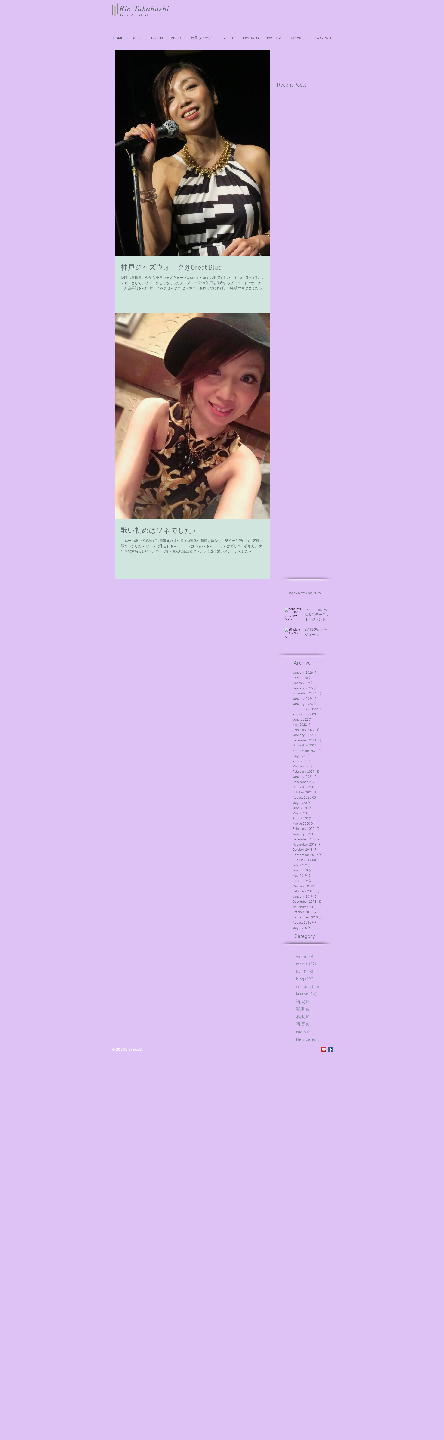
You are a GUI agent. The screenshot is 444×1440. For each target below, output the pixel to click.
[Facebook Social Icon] (330, 1049)
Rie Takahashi (144, 8)
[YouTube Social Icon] (323, 1049)
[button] (275, 38)
